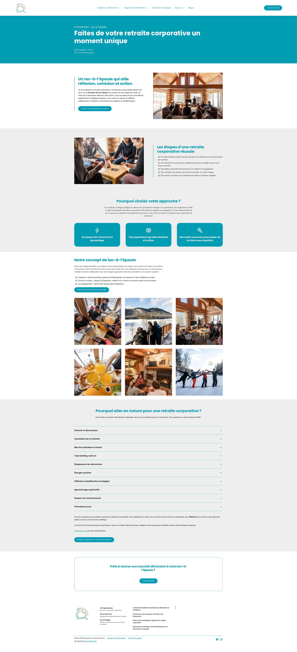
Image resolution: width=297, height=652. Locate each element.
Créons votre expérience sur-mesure (95, 108)
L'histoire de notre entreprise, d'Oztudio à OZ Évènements (148, 615)
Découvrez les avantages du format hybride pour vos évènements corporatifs (150, 628)
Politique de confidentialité (117, 638)
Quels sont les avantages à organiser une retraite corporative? (149, 621)
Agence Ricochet (90, 641)
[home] (21, 8)
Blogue (191, 7)
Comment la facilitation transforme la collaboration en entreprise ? (151, 609)
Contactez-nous (273, 7)
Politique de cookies (135, 638)
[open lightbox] (97, 321)
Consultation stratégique (161, 7)
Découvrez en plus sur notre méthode (91, 289)
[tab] (188, 161)
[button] (108, 8)
